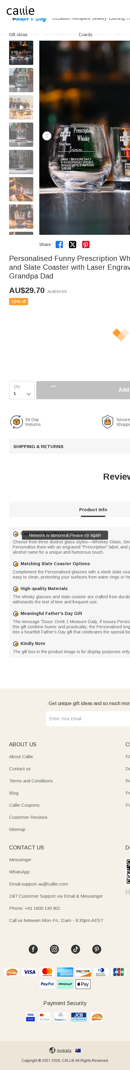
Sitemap (17, 829)
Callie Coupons (24, 805)
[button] (46, 135)
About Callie (21, 756)
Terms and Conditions (31, 780)
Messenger (20, 859)
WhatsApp (19, 871)
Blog (13, 792)
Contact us (20, 768)
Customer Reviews (28, 817)
